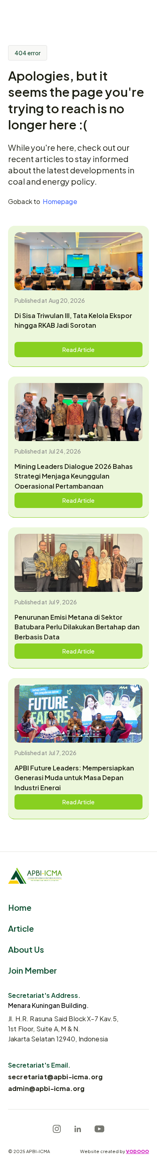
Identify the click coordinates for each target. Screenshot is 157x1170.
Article (21, 928)
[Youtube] (99, 1128)
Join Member (32, 969)
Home (19, 907)
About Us (26, 949)
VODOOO (137, 1151)
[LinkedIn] (77, 1129)
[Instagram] (56, 1129)
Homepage (60, 201)
